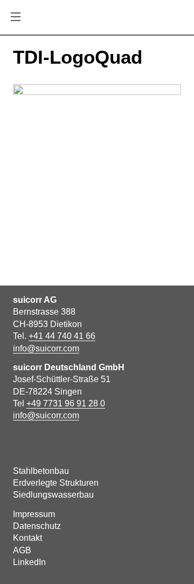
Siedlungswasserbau (53, 494)
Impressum (34, 514)
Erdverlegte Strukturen (56, 482)
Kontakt (27, 537)
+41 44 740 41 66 (62, 336)
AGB (22, 550)
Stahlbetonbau (41, 471)
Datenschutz (37, 526)
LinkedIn (29, 562)
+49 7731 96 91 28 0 (65, 403)
